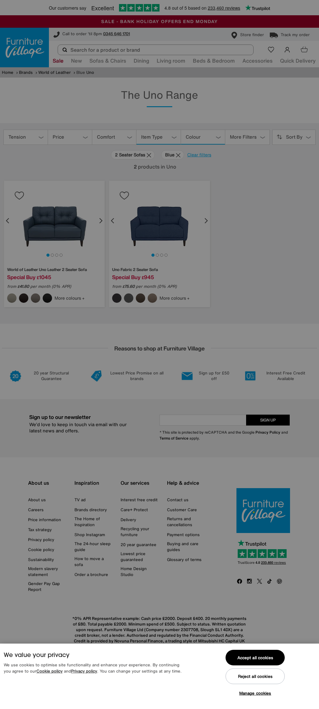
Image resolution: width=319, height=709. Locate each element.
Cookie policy (49, 671)
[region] (159, 676)
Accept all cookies (255, 658)
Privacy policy (84, 671)
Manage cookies (255, 693)
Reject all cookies (255, 676)
